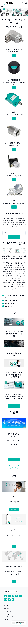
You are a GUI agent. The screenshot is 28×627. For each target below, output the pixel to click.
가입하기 (6, 619)
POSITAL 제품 (14, 237)
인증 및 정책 (7, 611)
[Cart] (26, 3)
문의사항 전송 (14, 509)
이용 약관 (6, 614)
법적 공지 (6, 608)
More (14, 207)
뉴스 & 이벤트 (14, 406)
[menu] (1, 6)
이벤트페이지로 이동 (14, 460)
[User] (20, 3)
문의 (14, 582)
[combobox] (14, 233)
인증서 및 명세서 (8, 616)
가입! (14, 546)
